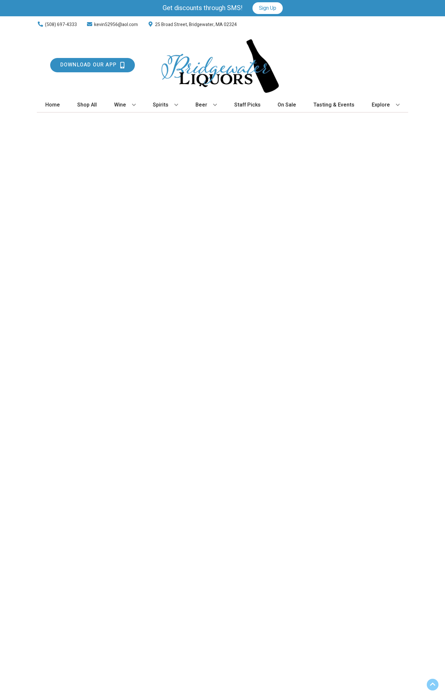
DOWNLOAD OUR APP (88, 65)
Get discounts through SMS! (203, 8)
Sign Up (267, 8)
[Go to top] (432, 684)
